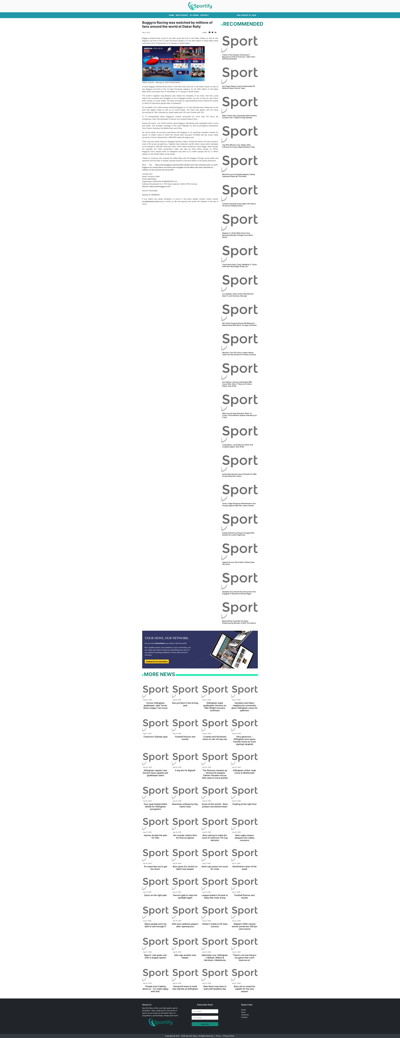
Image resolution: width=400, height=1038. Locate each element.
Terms (218, 1036)
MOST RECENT (182, 15)
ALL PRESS (194, 15)
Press (243, 1012)
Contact (244, 1017)
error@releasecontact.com (152, 201)
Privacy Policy (228, 1036)
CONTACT (204, 15)
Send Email (151, 179)
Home (243, 1010)
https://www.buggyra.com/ (160, 186)
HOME (171, 15)
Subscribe (205, 1024)
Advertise (245, 1015)
